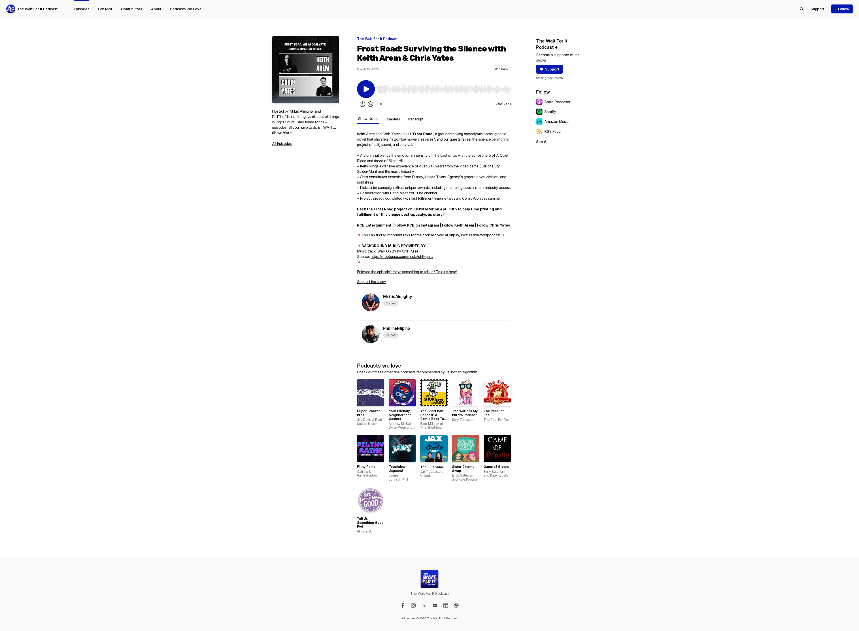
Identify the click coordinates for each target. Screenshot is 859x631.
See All (542, 141)
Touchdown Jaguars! (398, 469)
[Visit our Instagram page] (413, 605)
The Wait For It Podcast (37, 9)
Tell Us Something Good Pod (370, 522)
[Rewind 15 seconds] (362, 104)
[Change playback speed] (379, 104)
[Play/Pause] (366, 89)
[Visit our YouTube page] (435, 605)
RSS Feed (552, 131)
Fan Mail (105, 9)
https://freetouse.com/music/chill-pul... (402, 256)
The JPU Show (432, 467)
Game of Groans (497, 466)
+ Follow (842, 9)
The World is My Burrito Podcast (465, 413)
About (156, 9)
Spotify (550, 111)
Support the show (371, 281)
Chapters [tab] (392, 119)
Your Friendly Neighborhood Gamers (400, 415)
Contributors (131, 9)
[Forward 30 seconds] (370, 104)
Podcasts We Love (186, 9)
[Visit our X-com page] (424, 605)
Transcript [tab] (415, 119)
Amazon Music (556, 121)
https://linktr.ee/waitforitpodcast (474, 235)
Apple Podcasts (557, 102)
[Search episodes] (802, 9)
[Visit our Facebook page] (402, 605)
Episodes (81, 9)
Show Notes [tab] (368, 118)
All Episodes (282, 143)
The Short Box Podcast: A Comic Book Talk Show (433, 417)
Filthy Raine (366, 466)
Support (552, 69)
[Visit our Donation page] (456, 605)
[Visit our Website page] (445, 605)
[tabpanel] (434, 210)
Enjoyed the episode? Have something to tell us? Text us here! (407, 272)
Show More (282, 132)
